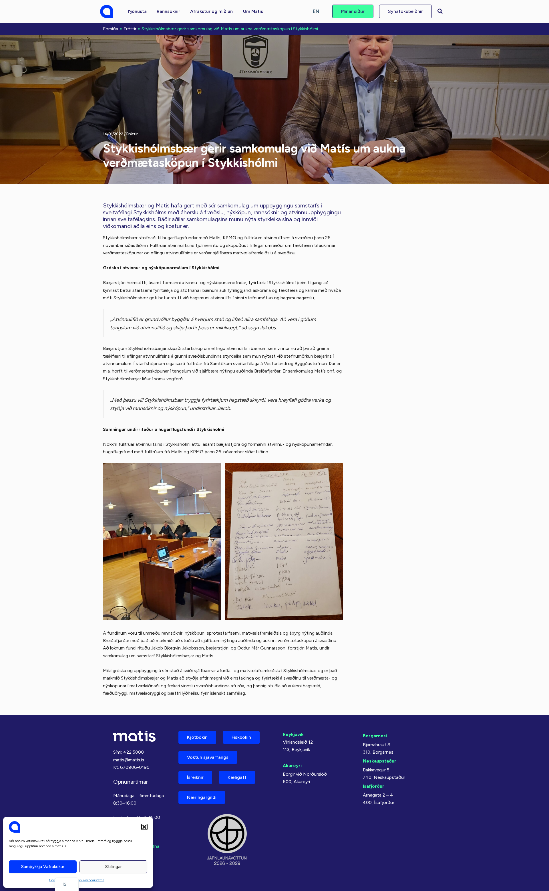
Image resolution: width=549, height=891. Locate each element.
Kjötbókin (197, 737)
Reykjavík (293, 734)
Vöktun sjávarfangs (207, 757)
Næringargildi (201, 797)
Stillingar (113, 866)
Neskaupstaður (379, 761)
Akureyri (292, 765)
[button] (144, 827)
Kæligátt (237, 777)
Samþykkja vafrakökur (42, 866)
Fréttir (132, 134)
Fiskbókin (241, 737)
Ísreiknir (195, 777)
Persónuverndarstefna (88, 880)
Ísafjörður (373, 786)
